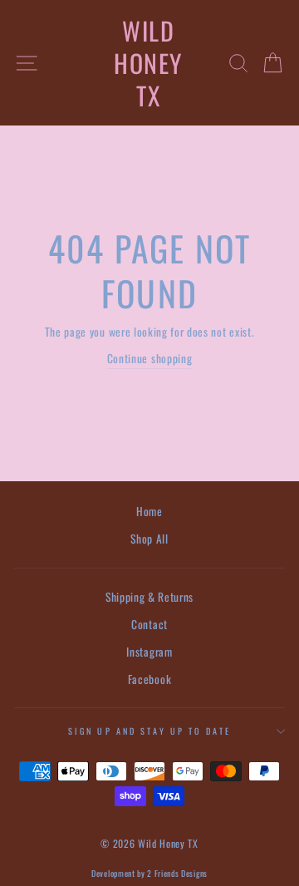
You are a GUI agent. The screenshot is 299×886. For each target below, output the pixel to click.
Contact (149, 624)
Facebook (149, 679)
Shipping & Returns (149, 596)
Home (149, 511)
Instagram (149, 651)
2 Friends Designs (177, 873)
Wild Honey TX (148, 62)
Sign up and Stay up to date (149, 731)
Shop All (149, 538)
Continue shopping (150, 358)
